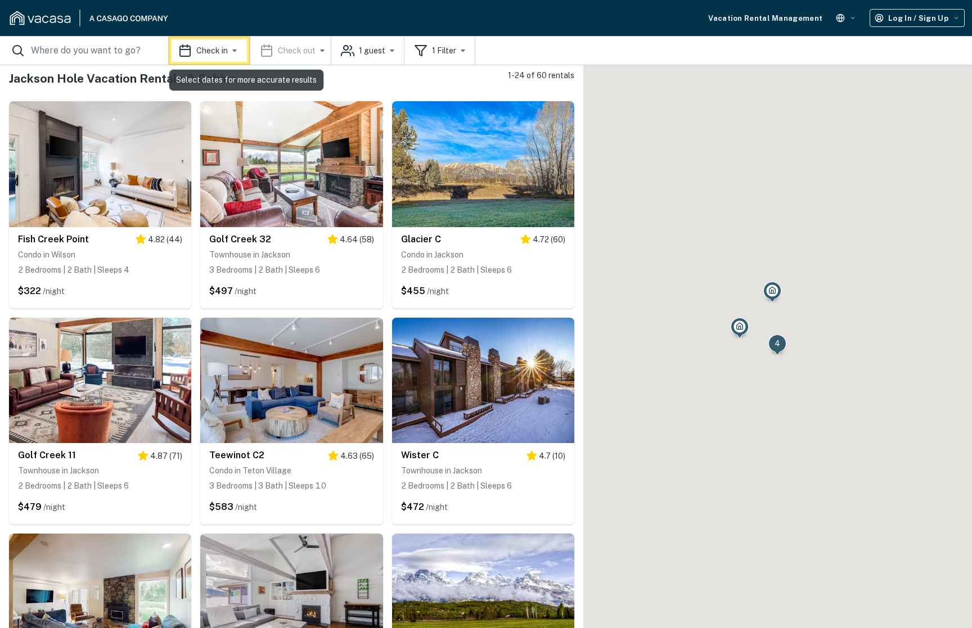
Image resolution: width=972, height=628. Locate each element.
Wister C (420, 455)
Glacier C (421, 239)
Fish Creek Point (53, 239)
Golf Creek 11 (47, 455)
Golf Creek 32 (240, 239)
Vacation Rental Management (765, 18)
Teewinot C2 (236, 455)
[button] (250, 51)
